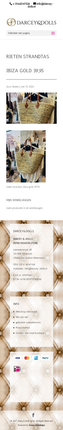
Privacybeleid (23, 327)
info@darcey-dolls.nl (36, 268)
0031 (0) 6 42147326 (24, 264)
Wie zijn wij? (22, 317)
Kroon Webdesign (37, 425)
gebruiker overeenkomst (28, 322)
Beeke (15, 86)
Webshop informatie (26, 311)
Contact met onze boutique (30, 333)
